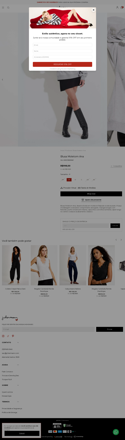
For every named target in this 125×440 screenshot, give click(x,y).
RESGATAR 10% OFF (63, 64)
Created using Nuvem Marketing (62, 69)
